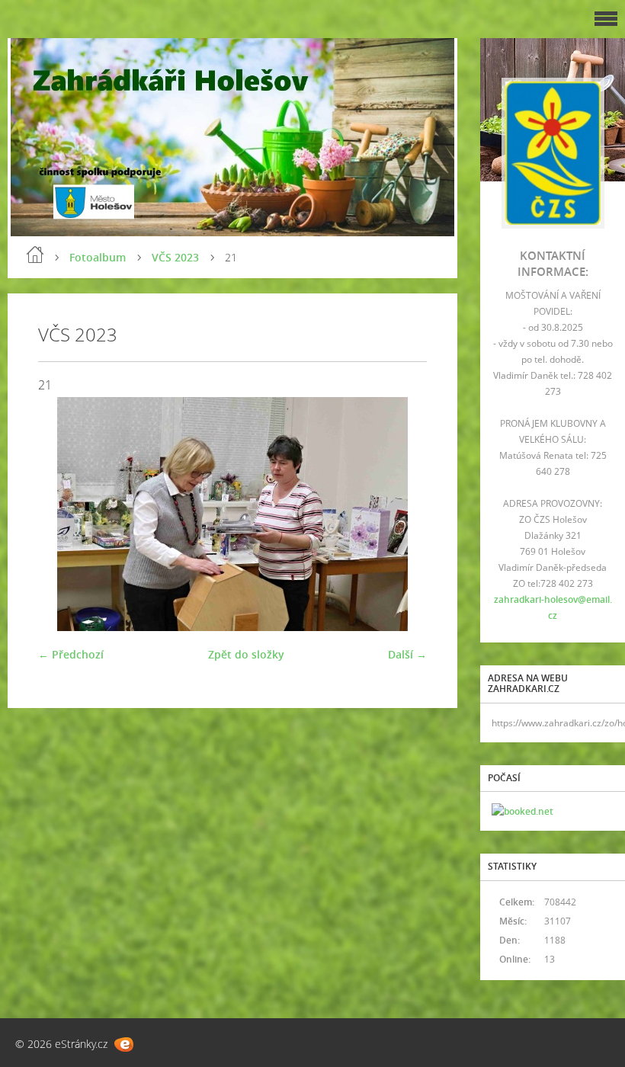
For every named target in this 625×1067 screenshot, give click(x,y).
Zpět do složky (246, 654)
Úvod (35, 254)
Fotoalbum (97, 257)
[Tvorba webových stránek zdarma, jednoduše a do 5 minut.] (123, 1044)
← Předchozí (71, 654)
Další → (407, 654)
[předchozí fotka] (63, 514)
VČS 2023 (175, 257)
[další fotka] (402, 514)
